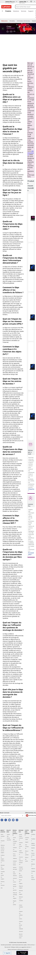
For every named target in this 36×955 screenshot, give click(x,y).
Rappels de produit (14, 902)
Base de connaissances (21, 935)
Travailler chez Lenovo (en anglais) (3, 875)
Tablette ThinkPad (33, 844)
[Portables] (15, 20)
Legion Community (21, 852)
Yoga (32, 850)
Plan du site (7, 947)
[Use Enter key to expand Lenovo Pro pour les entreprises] (17, 2)
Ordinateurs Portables (15, 849)
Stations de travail (15, 868)
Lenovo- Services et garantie (14, 887)
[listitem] (31, 218)
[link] (34, 2)
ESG (1, 887)
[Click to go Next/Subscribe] (23, 815)
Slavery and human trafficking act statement (18, 949)
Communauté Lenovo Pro (21, 845)
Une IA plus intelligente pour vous (15, 841)
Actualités (2, 841)
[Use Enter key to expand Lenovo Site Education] (27, 2)
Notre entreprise (3, 836)
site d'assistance (30, 153)
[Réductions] (8, 20)
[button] (31, 2)
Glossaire (21, 931)
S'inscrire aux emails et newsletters (21, 860)
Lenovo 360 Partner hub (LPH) (9, 837)
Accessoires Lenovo (15, 880)
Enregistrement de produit (21, 868)
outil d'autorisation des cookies (19, 944)
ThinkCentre (33, 860)
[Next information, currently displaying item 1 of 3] (33, 28)
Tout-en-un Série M (33, 855)
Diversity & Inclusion (2, 883)
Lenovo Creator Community (21, 837)
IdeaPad (33, 847)
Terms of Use (31, 944)
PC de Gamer (14, 854)
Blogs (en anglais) (21, 886)
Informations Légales (3, 867)
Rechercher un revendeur (21, 899)
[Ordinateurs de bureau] (30, 20)
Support (26, 842)
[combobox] (25, 7)
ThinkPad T (33, 835)
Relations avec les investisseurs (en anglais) (3, 849)
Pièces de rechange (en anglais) (15, 895)
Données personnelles (6, 944)
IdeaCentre (33, 864)
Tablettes (15, 858)
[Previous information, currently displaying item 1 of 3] (3, 28)
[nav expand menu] (2, 11)
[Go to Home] (6, 6)
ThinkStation (33, 872)
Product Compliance (21, 906)
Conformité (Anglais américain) (2, 859)
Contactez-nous (27, 838)
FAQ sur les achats (26, 859)
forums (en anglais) (20, 881)
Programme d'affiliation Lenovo (21, 915)
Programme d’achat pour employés (21, 925)
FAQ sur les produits (27, 852)
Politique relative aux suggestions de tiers (20, 947)
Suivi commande (27, 846)
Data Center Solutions (15, 873)
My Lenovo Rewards (21, 875)
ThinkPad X (33, 839)
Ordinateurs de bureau (15, 862)
